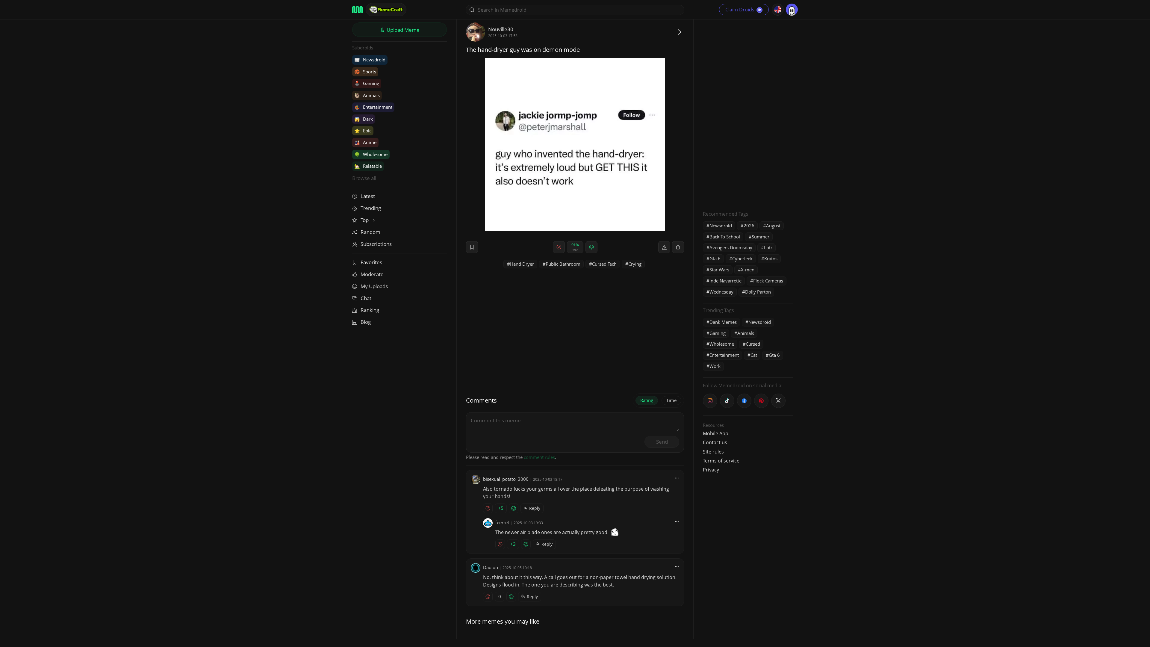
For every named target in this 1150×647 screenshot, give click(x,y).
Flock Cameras (768, 281)
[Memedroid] (357, 9)
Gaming (366, 83)
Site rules (713, 451)
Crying (634, 264)
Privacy (711, 469)
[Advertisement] (748, 112)
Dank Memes (723, 322)
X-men (747, 270)
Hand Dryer (522, 264)
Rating (646, 400)
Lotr (768, 247)
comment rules (539, 457)
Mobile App (715, 433)
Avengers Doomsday (730, 247)
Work (715, 366)
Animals (367, 95)
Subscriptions (376, 244)
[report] (664, 247)
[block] (678, 247)
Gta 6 (715, 258)
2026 (749, 226)
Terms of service (721, 460)
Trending (371, 208)
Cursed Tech (604, 264)
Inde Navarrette (725, 281)
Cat (753, 355)
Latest (368, 196)
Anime (365, 142)
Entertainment (373, 107)
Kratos (770, 258)
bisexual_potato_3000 (506, 479)
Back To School (724, 237)
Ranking (370, 309)
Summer (760, 237)
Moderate (372, 274)
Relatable (368, 166)
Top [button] (365, 220)
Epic (362, 131)
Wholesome (371, 154)
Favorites (371, 262)
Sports (365, 72)
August (773, 226)
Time (671, 400)
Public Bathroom (563, 264)
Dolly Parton (758, 292)
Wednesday (721, 292)
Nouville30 (500, 29)
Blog (366, 321)
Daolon (490, 567)
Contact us (715, 442)
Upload (402, 29)
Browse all (364, 178)
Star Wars (719, 270)
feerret (502, 522)
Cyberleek (742, 258)
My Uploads (374, 286)
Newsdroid (369, 60)
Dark (363, 119)
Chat (366, 298)
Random (370, 232)
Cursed (753, 344)
